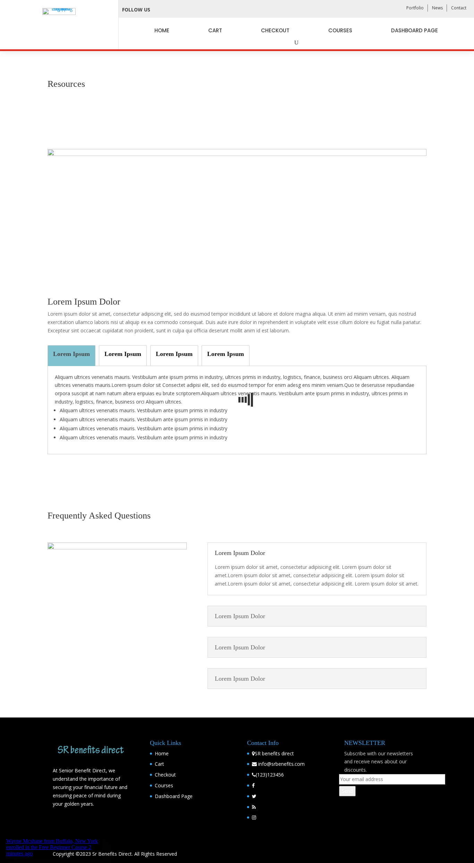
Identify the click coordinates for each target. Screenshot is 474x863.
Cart (215, 30)
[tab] (71, 355)
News (437, 8)
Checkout (275, 30)
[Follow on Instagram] (192, 9)
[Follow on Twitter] (176, 9)
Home (161, 30)
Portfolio (415, 8)
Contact (458, 8)
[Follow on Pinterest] (208, 9)
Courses (340, 30)
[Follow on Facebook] (160, 9)
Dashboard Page (414, 30)
